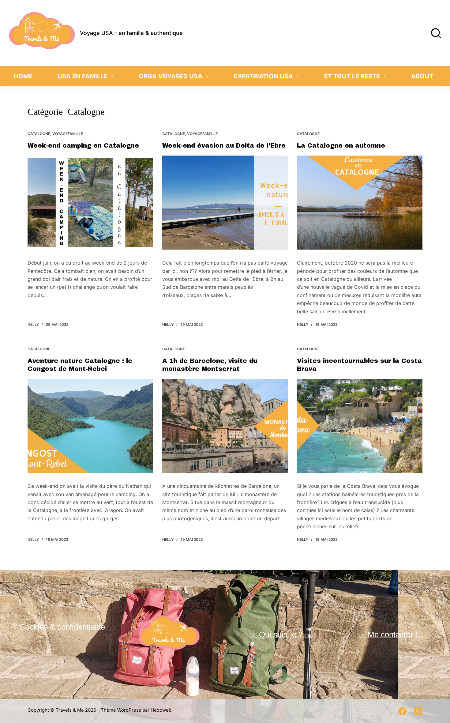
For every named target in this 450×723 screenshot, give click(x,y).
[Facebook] (402, 711)
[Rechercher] (436, 33)
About (422, 76)
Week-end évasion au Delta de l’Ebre (224, 145)
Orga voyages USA (170, 76)
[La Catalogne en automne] (359, 203)
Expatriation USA (263, 76)
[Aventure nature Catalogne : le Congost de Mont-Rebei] (90, 426)
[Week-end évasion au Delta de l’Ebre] (225, 203)
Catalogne (39, 133)
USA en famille (82, 76)
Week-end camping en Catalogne (83, 145)
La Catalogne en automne (341, 145)
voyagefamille (67, 133)
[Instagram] (418, 711)
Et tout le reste (352, 76)
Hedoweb (161, 710)
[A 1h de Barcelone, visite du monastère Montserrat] (225, 426)
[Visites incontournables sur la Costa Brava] (359, 426)
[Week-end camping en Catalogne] (90, 203)
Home (23, 76)
